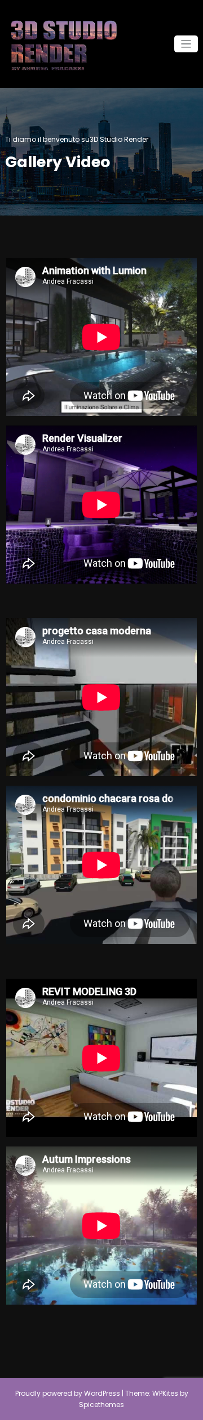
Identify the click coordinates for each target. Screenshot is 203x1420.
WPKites (166, 1393)
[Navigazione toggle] (186, 44)
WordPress (102, 1393)
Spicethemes (101, 1404)
